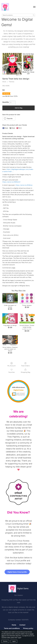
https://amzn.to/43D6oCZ (11, 182)
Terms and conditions (12, 628)
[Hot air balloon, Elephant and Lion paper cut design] (10, 340)
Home (14, 625)
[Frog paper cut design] (10, 318)
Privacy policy (28, 628)
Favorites (11, 372)
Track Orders (25, 366)
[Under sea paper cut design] (10, 298)
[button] (8, 118)
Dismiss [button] (5, 641)
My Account (11, 366)
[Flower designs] (27, 298)
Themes (11, 82)
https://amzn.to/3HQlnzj (24, 185)
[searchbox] (18, 15)
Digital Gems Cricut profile (17, 572)
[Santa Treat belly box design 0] (18, 64)
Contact (22, 625)
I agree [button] (14, 641)
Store (4, 82)
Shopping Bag (25, 372)
